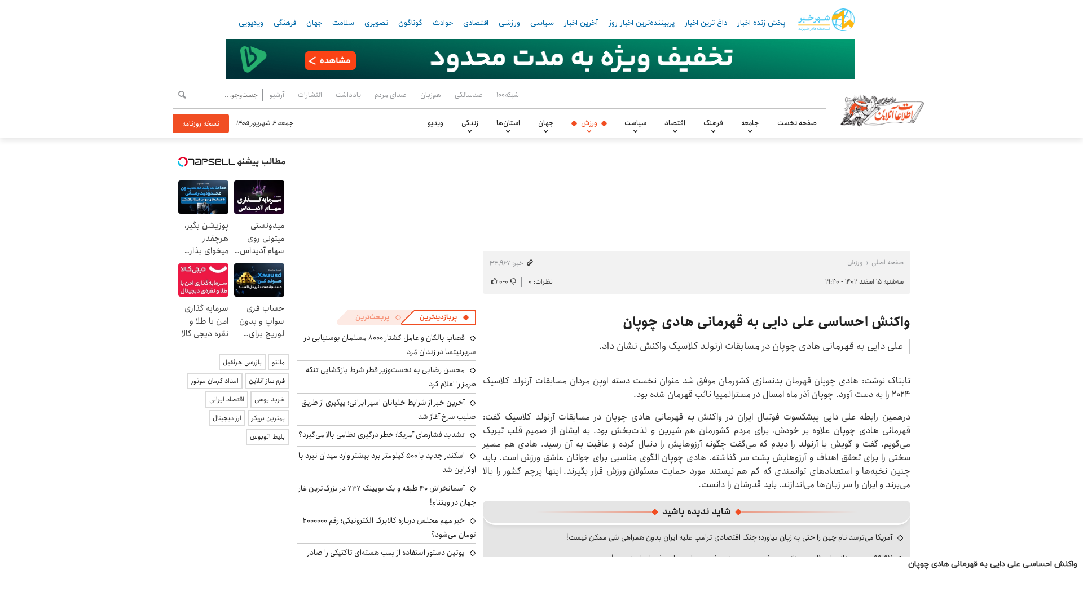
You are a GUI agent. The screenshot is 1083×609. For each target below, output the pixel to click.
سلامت (343, 23)
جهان (314, 23)
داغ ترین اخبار (706, 23)
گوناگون (410, 23)
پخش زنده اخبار (761, 23)
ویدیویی (251, 23)
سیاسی (542, 23)
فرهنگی (285, 23)
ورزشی (509, 23)
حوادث (443, 23)
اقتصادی (475, 23)
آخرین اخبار (581, 23)
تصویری (376, 23)
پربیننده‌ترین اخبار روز (642, 23)
